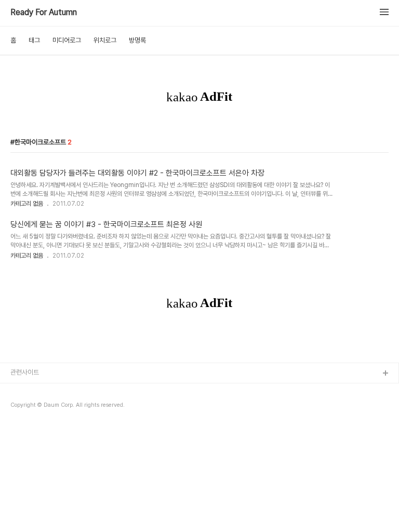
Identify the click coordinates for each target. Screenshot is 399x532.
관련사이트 (24, 372)
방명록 (137, 40)
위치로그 (105, 40)
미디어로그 (66, 40)
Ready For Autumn (43, 12)
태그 (34, 40)
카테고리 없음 (26, 203)
